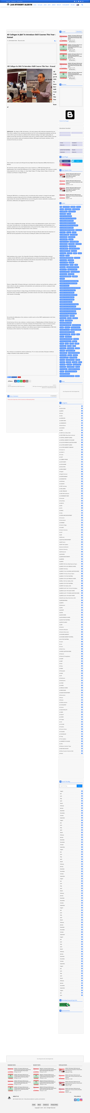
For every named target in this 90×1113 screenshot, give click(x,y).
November (71, 813)
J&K (76, 264)
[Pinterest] (24, 381)
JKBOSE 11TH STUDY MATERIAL (67, 292)
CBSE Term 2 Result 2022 (66, 216)
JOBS (62, 327)
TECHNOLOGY (71, 366)
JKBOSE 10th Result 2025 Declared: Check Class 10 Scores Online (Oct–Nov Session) (74, 182)
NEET (62, 343)
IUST (72, 264)
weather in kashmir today (71, 371)
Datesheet (62, 152)
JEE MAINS (72, 274)
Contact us (13, 1)
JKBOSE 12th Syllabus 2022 (66, 301)
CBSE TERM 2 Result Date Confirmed (68, 218)
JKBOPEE (75, 276)
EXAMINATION (64, 244)
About (39, 1104)
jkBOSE (73, 206)
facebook (66, 161)
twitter (78, 161)
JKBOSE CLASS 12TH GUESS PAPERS (68, 311)
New (67, 343)
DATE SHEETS (74, 234)
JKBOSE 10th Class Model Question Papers (69, 281)
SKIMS (78, 359)
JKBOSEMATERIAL (64, 315)
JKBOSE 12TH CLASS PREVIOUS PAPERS (69, 295)
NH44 (70, 346)
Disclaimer (74, 142)
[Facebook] (15, 381)
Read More (72, 41)
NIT (74, 346)
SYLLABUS (63, 366)
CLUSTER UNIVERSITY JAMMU (67, 227)
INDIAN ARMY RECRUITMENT (67, 257)
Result (79, 206)
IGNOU (62, 255)
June (71, 796)
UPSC (62, 371)
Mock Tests (69, 336)
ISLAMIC (71, 262)
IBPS (75, 253)
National (76, 339)
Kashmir (67, 327)
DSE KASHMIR (64, 237)
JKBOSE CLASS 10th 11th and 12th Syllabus (69, 304)
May (71, 798)
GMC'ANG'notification (75, 248)
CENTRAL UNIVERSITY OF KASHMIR (68, 223)
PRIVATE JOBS (64, 352)
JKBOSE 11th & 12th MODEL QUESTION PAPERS (70, 288)
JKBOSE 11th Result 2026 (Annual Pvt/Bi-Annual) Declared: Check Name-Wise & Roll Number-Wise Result (75, 37)
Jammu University (75, 271)
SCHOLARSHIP (65, 4)
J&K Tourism (63, 269)
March (71, 803)
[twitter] (77, 133)
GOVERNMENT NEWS (65, 250)
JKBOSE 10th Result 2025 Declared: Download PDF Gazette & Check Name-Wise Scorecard (73, 175)
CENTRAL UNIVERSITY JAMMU (67, 220)
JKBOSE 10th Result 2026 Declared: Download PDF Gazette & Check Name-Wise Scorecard (73, 189)
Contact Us (74, 145)
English (71, 239)
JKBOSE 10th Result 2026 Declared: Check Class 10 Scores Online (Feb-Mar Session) (74, 196)
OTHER (77, 348)
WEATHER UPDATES (65, 373)
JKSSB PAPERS (69, 320)
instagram (66, 164)
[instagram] (65, 135)
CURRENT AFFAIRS (64, 234)
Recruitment (63, 355)
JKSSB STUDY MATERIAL (65, 149)
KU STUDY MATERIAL (65, 334)
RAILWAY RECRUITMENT (74, 352)
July (71, 793)
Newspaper (63, 346)
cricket (69, 232)
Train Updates (64, 369)
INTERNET (71, 260)
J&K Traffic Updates (73, 269)
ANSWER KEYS (64, 211)
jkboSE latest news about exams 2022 (68, 313)
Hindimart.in (56, 1111)
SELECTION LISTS (70, 359)
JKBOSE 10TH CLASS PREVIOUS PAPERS (69, 283)
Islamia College (64, 262)
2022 (62, 209)
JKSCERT (75, 318)
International (63, 260)
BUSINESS (63, 213)
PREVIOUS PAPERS (70, 350)
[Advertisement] (45, 18)
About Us (8, 1)
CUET (75, 232)
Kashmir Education (76, 327)
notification (63, 348)
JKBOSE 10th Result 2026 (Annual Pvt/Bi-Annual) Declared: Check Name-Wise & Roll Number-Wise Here (75, 65)
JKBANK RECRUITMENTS (66, 276)
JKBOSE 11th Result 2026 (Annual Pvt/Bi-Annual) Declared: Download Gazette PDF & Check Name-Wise (75, 46)
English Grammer (64, 241)
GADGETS (79, 244)
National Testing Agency (66, 341)
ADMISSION (68, 209)
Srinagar (75, 362)
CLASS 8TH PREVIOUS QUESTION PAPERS (69, 225)
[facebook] (65, 133)
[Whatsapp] (21, 381)
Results (73, 149)
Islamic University (64, 264)
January (71, 808)
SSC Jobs (73, 4)
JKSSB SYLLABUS (77, 325)
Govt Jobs (40, 4)
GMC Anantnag (64, 246)
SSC (80, 362)
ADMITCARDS (76, 209)
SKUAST (62, 362)
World (78, 376)
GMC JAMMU (72, 246)
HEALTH (70, 253)
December (71, 810)
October (71, 815)
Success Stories (77, 364)
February (71, 805)
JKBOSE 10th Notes (65, 285)
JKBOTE (72, 315)
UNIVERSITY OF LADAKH (74, 369)
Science (62, 359)
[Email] (27, 381)
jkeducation (63, 318)
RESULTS (59, 4)
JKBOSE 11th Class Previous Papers (68, 290)
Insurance (78, 257)
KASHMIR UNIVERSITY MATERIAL (67, 332)
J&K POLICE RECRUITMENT (73, 267)
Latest (74, 334)
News (72, 343)
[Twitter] (18, 381)
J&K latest (63, 267)
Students (69, 364)
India (68, 255)
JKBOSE (53, 4)
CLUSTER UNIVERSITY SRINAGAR (67, 230)
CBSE (69, 213)
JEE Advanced (64, 274)
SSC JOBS (63, 364)
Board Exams (72, 211)
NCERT (75, 341)
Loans (62, 336)
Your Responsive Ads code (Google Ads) (45, 1058)
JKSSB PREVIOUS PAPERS (66, 322)
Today (78, 366)
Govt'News (63, 253)
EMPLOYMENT (64, 239)
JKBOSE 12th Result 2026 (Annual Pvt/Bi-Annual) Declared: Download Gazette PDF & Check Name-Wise (75, 74)
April (71, 801)
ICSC (80, 253)
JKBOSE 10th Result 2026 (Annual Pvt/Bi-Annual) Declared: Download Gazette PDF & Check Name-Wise (75, 56)
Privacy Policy (19, 1)
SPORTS (69, 362)
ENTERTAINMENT (74, 241)
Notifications (71, 348)
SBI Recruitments (64, 357)
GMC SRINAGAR (64, 248)
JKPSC (49, 4)
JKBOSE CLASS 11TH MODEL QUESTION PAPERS (70, 308)
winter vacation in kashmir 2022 (67, 376)
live (78, 334)
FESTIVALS (72, 244)
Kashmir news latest (65, 329)
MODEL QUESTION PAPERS (66, 339)
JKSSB (45, 4)
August (71, 791)
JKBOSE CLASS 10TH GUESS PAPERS (68, 306)
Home (34, 4)
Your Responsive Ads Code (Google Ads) (71, 391)
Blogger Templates (40, 1111)
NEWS (12, 31)
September (71, 818)
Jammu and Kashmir (65, 271)
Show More (79, 31)
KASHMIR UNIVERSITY (76, 329)
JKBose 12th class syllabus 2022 (67, 297)
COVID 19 (63, 232)
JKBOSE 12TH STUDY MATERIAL (67, 299)
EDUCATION (14, 377)
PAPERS (62, 350)
